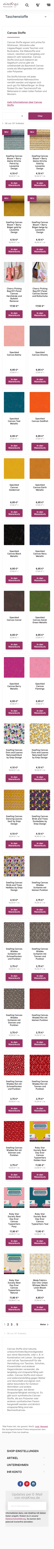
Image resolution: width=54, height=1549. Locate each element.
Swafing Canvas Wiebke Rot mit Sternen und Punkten (14, 1151)
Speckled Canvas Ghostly (40, 353)
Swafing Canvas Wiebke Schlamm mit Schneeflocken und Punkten (14, 953)
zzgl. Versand (41, 1426)
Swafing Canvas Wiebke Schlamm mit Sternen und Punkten (14, 1020)
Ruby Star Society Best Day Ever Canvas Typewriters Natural (14, 1286)
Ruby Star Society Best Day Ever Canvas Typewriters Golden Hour (40, 1153)
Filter (40, 116)
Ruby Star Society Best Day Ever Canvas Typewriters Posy (14, 1220)
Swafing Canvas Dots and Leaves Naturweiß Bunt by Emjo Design (14, 754)
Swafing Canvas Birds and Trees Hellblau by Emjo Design (14, 886)
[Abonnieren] (42, 1506)
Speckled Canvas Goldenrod (14, 487)
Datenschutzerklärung (16, 1519)
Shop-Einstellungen (22, 1451)
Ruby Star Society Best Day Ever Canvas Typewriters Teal (39, 1219)
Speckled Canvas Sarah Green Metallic (40, 620)
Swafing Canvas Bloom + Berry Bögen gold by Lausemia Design (14, 227)
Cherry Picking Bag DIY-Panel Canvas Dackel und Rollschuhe (40, 292)
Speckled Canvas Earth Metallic (40, 487)
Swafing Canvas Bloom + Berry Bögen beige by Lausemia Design (40, 227)
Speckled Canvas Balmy (14, 353)
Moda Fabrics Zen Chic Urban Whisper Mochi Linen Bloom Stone (40, 1285)
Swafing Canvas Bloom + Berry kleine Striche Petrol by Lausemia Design (14, 162)
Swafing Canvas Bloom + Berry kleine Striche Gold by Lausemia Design (40, 162)
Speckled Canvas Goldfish (40, 419)
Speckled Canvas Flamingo (40, 686)
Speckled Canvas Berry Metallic (14, 686)
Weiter (44, 1324)
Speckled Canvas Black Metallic (14, 553)
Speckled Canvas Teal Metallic (14, 421)
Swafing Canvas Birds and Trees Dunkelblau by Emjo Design (40, 820)
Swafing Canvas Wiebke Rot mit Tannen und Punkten (40, 1085)
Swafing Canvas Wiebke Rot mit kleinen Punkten (40, 1017)
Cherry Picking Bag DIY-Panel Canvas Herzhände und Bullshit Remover (14, 294)
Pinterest (27, 1484)
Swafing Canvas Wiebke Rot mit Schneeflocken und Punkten (14, 1085)
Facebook (20, 1484)
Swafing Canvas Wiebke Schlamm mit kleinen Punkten (40, 886)
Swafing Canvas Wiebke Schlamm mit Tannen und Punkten (40, 953)
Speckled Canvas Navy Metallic (40, 553)
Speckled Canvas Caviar (14, 618)
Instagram (33, 1484)
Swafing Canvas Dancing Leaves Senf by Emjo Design (14, 820)
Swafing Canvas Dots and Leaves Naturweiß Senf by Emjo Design (40, 754)
